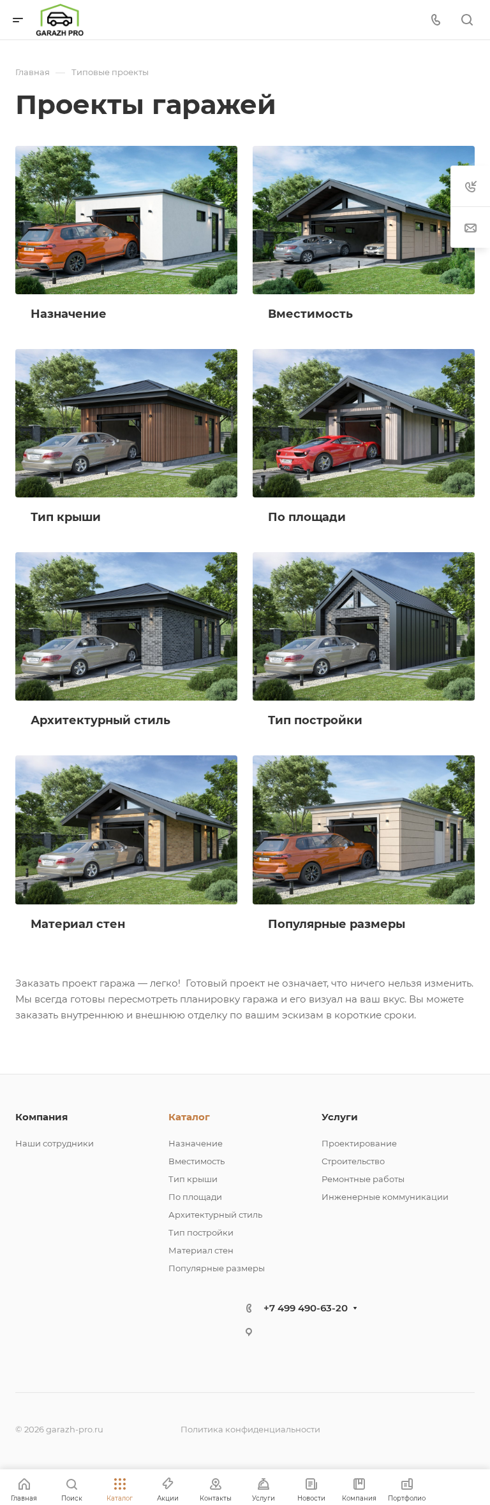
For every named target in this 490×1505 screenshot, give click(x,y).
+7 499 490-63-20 (306, 1308)
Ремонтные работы (363, 1179)
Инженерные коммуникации (385, 1197)
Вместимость (196, 1161)
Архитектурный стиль (215, 1214)
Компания (41, 1117)
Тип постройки (201, 1232)
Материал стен (201, 1250)
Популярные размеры (216, 1268)
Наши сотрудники (54, 1143)
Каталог (189, 1117)
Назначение (195, 1143)
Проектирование (359, 1143)
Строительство (353, 1161)
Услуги (340, 1117)
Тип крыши (193, 1179)
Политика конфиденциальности (250, 1429)
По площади (195, 1197)
